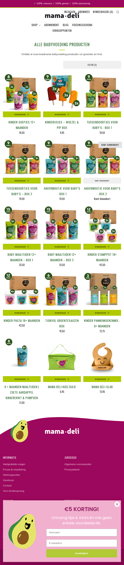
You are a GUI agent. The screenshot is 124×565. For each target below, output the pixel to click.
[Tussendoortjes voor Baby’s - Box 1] (102, 92)
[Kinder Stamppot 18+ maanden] (102, 225)
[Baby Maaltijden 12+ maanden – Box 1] (22, 225)
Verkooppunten (62, 31)
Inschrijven (81, 553)
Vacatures (8, 480)
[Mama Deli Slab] (102, 357)
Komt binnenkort (102, 180)
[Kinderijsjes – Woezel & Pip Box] (62, 92)
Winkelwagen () (103, 12)
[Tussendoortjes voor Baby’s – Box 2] (22, 159)
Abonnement (51, 25)
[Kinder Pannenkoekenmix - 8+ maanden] (102, 291)
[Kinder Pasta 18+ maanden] (22, 291)
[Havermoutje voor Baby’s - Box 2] (102, 159)
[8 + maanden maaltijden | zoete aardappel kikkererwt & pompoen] (22, 357)
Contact (7, 486)
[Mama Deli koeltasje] (62, 357)
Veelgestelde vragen (14, 464)
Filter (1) (92, 64)
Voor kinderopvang (13, 491)
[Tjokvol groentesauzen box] (62, 291)
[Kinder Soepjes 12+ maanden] (22, 92)
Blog (66, 25)
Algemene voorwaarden (77, 464)
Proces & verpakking (14, 470)
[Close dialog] (117, 504)
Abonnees (84, 12)
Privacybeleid (71, 470)
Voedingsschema (82, 25)
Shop (34, 25)
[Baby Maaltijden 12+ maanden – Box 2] (62, 225)
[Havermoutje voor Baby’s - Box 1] (62, 159)
